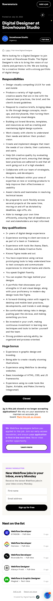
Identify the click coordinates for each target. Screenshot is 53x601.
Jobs (8, 50)
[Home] (3, 50)
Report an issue (30, 592)
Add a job (17, 592)
